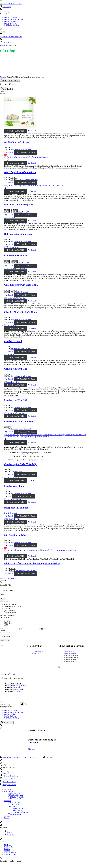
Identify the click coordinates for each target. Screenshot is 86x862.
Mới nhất (7, 851)
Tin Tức (7, 816)
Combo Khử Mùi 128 (15, 368)
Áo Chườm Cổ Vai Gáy (16, 142)
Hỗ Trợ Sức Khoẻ (19, 810)
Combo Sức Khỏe (10, 21)
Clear (7, 640)
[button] (32, 131)
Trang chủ (3, 45)
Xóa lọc (3, 599)
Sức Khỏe (11, 806)
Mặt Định (7, 845)
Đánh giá (7, 849)
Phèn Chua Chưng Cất (15, 795)
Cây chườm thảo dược (16, 255)
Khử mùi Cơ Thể (14, 804)
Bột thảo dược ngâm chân (18, 234)
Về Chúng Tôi (9, 789)
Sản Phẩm (7, 801)
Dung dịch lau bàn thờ (16, 507)
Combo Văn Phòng (10, 17)
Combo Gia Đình (10, 23)
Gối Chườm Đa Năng (11, 25)
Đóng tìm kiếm (8, 723)
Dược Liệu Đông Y (14, 799)
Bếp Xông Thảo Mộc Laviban (20, 172)
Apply (41, 628)
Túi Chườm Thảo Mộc (15, 797)
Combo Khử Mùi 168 (15, 400)
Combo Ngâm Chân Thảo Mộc (20, 464)
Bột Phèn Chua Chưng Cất (18, 204)
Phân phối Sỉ (8, 791)
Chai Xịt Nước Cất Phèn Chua (20, 312)
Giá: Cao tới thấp (10, 854)
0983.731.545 (16, 688)
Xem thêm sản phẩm (7, 578)
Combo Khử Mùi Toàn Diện (13, 19)
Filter (4, 80)
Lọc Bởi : (14, 80)
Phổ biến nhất (8, 847)
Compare (3, 77)
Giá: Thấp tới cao (10, 852)
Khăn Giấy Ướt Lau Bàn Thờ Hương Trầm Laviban (32, 563)
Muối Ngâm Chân (14, 793)
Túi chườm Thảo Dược (20, 812)
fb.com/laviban (18, 691)
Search (3, 32)
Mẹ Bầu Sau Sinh (18, 808)
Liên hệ (6, 818)
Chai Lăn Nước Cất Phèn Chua (21, 284)
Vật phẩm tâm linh (14, 814)
